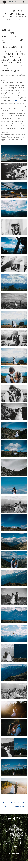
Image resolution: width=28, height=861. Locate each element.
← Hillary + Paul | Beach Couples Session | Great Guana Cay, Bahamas (12, 803)
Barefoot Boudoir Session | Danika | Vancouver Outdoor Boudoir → (16, 807)
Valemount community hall (16, 100)
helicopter (3, 78)
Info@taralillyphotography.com (14, 849)
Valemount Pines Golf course (13, 99)
